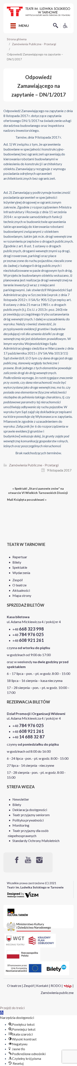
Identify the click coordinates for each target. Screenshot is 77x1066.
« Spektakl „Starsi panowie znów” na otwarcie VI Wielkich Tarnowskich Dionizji (38, 491)
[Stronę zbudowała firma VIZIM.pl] (23, 895)
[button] (1, 1013)
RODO (56, 986)
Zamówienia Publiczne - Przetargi (34, 44)
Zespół (17, 580)
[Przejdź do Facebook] (16, 860)
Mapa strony (21, 595)
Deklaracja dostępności (29, 810)
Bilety (16, 562)
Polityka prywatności (28, 820)
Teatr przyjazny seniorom (31, 815)
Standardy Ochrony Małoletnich (35, 841)
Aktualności (21, 590)
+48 (28, 629)
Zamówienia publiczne (57, 993)
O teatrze (19, 585)
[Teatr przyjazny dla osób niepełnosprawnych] (65, 25)
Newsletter (20, 799)
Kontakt (42, 986)
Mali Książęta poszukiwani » (26, 499)
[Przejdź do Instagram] (39, 860)
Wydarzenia (21, 573)
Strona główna (17, 39)
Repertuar (19, 557)
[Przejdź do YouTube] (28, 860)
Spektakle (19, 567)
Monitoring (20, 825)
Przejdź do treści (12, 1008)
